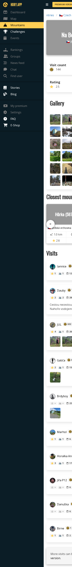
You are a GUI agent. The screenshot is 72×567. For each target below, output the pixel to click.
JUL (59, 324)
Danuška (62, 504)
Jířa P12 (61, 480)
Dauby (61, 290)
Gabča (60, 360)
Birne (60, 528)
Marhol (61, 432)
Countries (47, 15)
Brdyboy (62, 396)
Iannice (61, 266)
